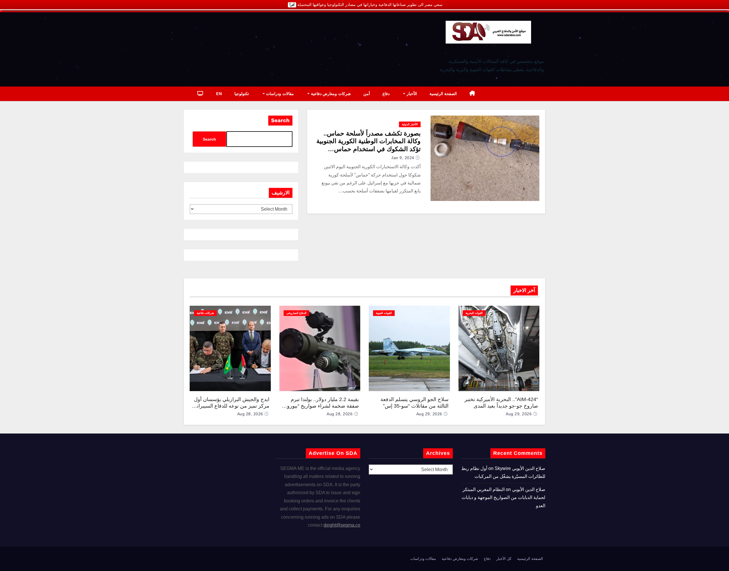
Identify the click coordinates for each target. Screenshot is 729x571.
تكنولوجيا (241, 93)
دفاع (386, 93)
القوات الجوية (384, 313)
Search (280, 120)
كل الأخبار (503, 558)
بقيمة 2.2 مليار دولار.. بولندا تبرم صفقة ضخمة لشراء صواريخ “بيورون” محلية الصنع (320, 406)
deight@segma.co (341, 525)
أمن (366, 93)
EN (219, 93)
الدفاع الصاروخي (296, 313)
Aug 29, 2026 (519, 414)
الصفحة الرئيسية (443, 93)
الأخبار (411, 93)
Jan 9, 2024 (402, 157)
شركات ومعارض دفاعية (330, 93)
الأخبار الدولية (410, 124)
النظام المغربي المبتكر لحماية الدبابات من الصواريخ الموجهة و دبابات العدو (503, 497)
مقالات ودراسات (279, 93)
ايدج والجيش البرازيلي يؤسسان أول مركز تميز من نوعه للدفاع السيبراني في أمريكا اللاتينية (231, 406)
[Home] (472, 94)
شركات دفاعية (205, 313)
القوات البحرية (474, 313)
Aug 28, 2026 (340, 414)
